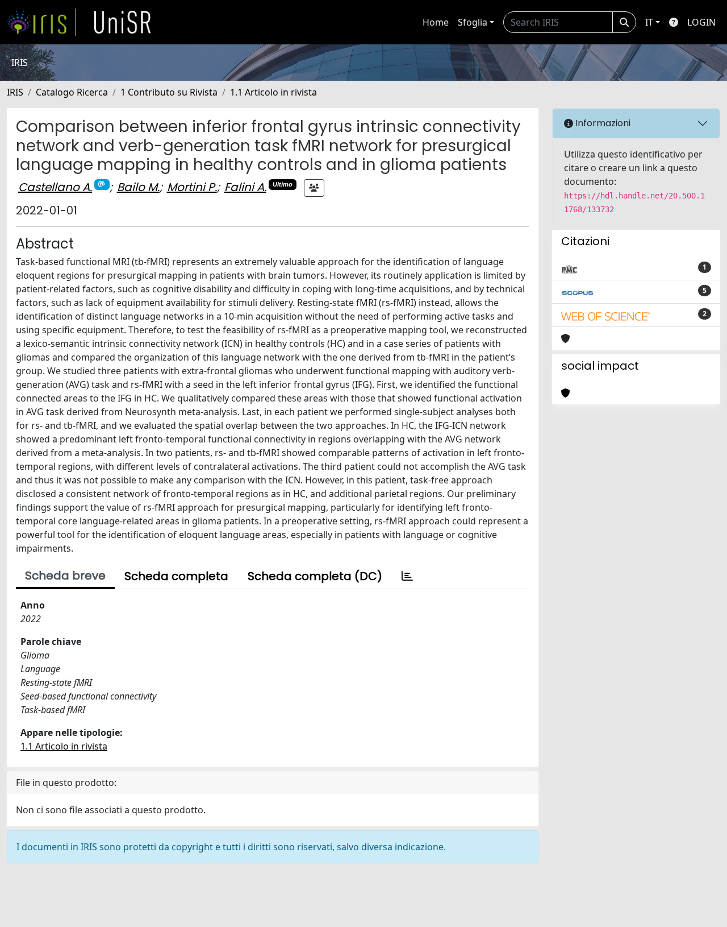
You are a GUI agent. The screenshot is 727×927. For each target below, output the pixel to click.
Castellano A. (55, 187)
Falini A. (245, 187)
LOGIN (701, 22)
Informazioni (601, 123)
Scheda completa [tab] (176, 576)
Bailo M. (138, 187)
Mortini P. (192, 187)
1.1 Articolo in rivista (273, 92)
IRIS (15, 92)
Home (436, 22)
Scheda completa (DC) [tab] (315, 576)
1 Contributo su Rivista (169, 92)
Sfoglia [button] (472, 22)
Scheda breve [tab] (65, 575)
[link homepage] (41, 22)
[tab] (407, 576)
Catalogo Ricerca (72, 92)
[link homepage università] (122, 22)
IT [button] (649, 22)
